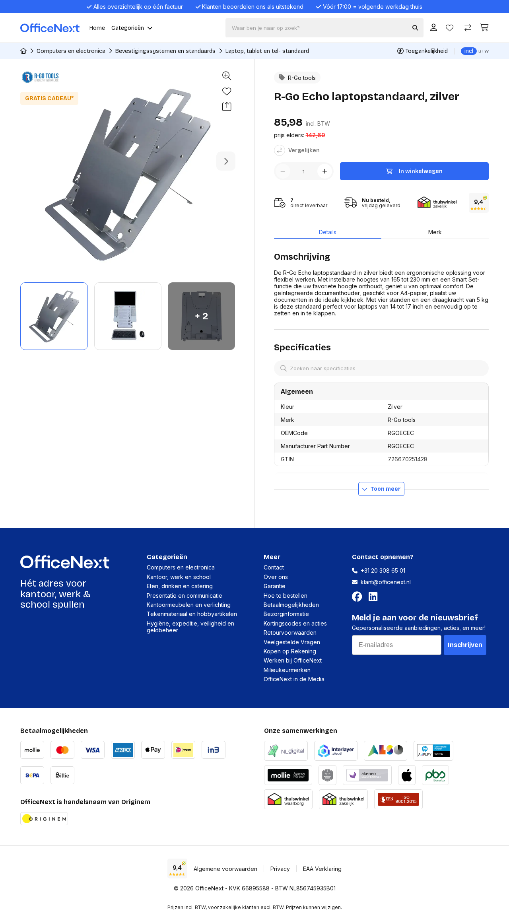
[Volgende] (225, 161)
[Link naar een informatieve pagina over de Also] (385, 750)
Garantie (275, 586)
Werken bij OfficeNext (293, 660)
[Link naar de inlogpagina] (433, 28)
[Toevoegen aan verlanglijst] (226, 91)
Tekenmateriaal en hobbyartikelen (192, 613)
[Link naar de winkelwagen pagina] (484, 27)
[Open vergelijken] (468, 28)
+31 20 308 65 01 (383, 570)
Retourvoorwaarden (290, 632)
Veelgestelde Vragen (292, 642)
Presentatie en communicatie (184, 595)
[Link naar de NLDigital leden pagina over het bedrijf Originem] (286, 750)
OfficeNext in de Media (294, 679)
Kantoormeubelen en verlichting (189, 604)
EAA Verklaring (322, 868)
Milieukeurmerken (287, 670)
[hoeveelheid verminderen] (283, 171)
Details (327, 232)
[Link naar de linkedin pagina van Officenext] (375, 597)
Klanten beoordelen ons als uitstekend (252, 6)
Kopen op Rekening (290, 651)
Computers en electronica (71, 51)
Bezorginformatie (286, 613)
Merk (435, 232)
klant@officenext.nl (386, 582)
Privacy (280, 868)
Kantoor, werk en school (179, 576)
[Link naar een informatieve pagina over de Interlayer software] (335, 750)
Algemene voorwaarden (225, 868)
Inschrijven (465, 645)
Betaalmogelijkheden (291, 604)
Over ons (276, 576)
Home (97, 28)
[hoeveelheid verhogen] (324, 171)
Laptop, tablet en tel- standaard (267, 51)
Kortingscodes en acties (295, 623)
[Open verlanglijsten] (449, 28)
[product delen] (226, 107)
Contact (274, 567)
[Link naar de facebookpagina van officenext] (358, 597)
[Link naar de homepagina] (23, 51)
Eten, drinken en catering (180, 586)
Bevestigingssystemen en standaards (165, 51)
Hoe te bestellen (285, 595)
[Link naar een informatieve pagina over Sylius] (327, 774)
